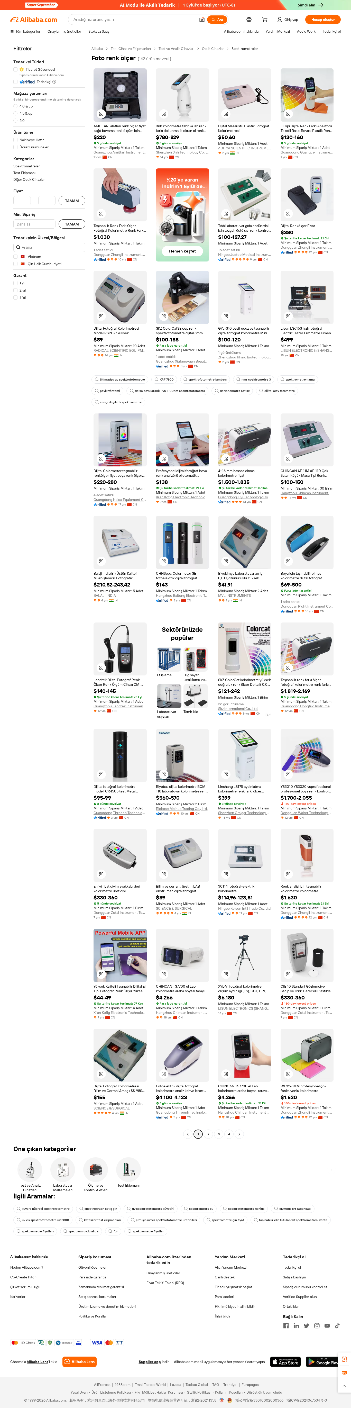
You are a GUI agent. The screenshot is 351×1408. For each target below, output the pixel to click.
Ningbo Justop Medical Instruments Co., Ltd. (244, 254)
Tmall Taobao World (150, 1385)
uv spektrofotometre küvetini (153, 1209)
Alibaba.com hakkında (29, 1256)
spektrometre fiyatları (38, 1231)
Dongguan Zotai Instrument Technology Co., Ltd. (120, 912)
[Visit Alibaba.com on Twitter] (306, 1326)
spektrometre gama (300, 379)
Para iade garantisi (92, 1277)
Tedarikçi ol (292, 1267)
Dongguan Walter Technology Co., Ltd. (307, 813)
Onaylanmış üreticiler (163, 1273)
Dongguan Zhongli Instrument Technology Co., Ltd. (120, 254)
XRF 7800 (167, 379)
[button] (202, 19)
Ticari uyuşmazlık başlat (233, 1287)
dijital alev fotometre (279, 391)
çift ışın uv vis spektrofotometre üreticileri (166, 1220)
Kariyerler (17, 1297)
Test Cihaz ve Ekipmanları (131, 49)
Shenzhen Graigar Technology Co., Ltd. (244, 813)
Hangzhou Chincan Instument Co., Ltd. (307, 493)
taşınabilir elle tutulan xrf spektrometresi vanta (293, 1220)
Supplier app (150, 1362)
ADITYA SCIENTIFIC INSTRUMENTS (244, 148)
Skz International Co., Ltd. (238, 709)
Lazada (175, 1385)
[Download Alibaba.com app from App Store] (285, 1362)
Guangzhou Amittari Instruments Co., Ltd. (120, 152)
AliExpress (102, 1385)
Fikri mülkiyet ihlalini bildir (235, 1306)
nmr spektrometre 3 (256, 379)
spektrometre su (201, 1209)
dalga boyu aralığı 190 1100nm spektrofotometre (170, 391)
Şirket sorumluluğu (25, 1287)
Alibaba (97, 49)
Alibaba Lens (37, 1362)
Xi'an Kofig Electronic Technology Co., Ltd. (182, 497)
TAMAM (72, 200)
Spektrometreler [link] (245, 49)
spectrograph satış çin (101, 1209)
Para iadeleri (224, 1297)
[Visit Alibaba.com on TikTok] (337, 1326)
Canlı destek (225, 1277)
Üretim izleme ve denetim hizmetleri (107, 1306)
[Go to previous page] (187, 1134)
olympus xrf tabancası (295, 1209)
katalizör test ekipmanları (102, 1220)
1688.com (123, 1385)
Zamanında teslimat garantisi (101, 1287)
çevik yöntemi (110, 391)
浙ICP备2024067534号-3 (307, 1400)
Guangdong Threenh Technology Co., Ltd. (120, 813)
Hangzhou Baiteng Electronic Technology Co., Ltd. (182, 595)
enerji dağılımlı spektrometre (121, 402)
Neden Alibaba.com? (26, 1267)
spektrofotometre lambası (208, 379)
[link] (344, 1359)
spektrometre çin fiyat (228, 1220)
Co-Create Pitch (23, 1277)
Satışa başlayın (294, 1277)
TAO (215, 1385)
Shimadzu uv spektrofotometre (122, 379)
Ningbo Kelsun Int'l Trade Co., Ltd (244, 908)
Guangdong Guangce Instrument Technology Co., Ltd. (307, 152)
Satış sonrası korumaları (97, 1297)
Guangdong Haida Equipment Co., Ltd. (120, 500)
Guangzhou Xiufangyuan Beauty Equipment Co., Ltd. (182, 361)
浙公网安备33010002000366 (259, 1400)
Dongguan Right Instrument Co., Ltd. (307, 606)
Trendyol (230, 1385)
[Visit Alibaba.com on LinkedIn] (296, 1326)
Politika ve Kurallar (92, 1316)
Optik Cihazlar (213, 49)
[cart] (266, 20)
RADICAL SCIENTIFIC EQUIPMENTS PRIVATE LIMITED (120, 350)
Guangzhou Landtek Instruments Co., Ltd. (120, 706)
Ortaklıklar (291, 1306)
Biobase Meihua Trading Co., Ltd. (182, 809)
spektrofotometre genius (246, 1209)
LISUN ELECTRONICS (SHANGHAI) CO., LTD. (307, 350)
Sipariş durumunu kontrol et (305, 1287)
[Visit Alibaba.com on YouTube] (327, 1326)
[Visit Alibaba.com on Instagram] (317, 1326)
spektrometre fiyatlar (148, 1231)
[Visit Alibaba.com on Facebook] (286, 1326)
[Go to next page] (239, 1134)
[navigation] (49, 592)
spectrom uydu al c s (84, 1231)
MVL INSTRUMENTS (234, 595)
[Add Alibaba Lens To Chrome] (79, 1362)
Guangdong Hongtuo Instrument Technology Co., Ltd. (307, 706)
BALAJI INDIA (105, 595)
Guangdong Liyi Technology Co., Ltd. (244, 497)
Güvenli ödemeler (92, 1267)
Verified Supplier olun (300, 1297)
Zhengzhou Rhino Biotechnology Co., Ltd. (244, 357)
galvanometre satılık (235, 391)
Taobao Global (197, 1385)
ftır (116, 1231)
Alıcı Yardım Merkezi (230, 1267)
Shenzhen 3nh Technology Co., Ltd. (182, 152)
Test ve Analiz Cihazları (176, 49)
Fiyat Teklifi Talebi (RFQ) (165, 1283)
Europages (250, 1385)
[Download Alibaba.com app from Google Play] (323, 1362)
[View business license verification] (221, 1400)
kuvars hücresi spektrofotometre (46, 1209)
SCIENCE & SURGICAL (174, 908)
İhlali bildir (222, 1316)
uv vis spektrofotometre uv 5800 (45, 1220)
